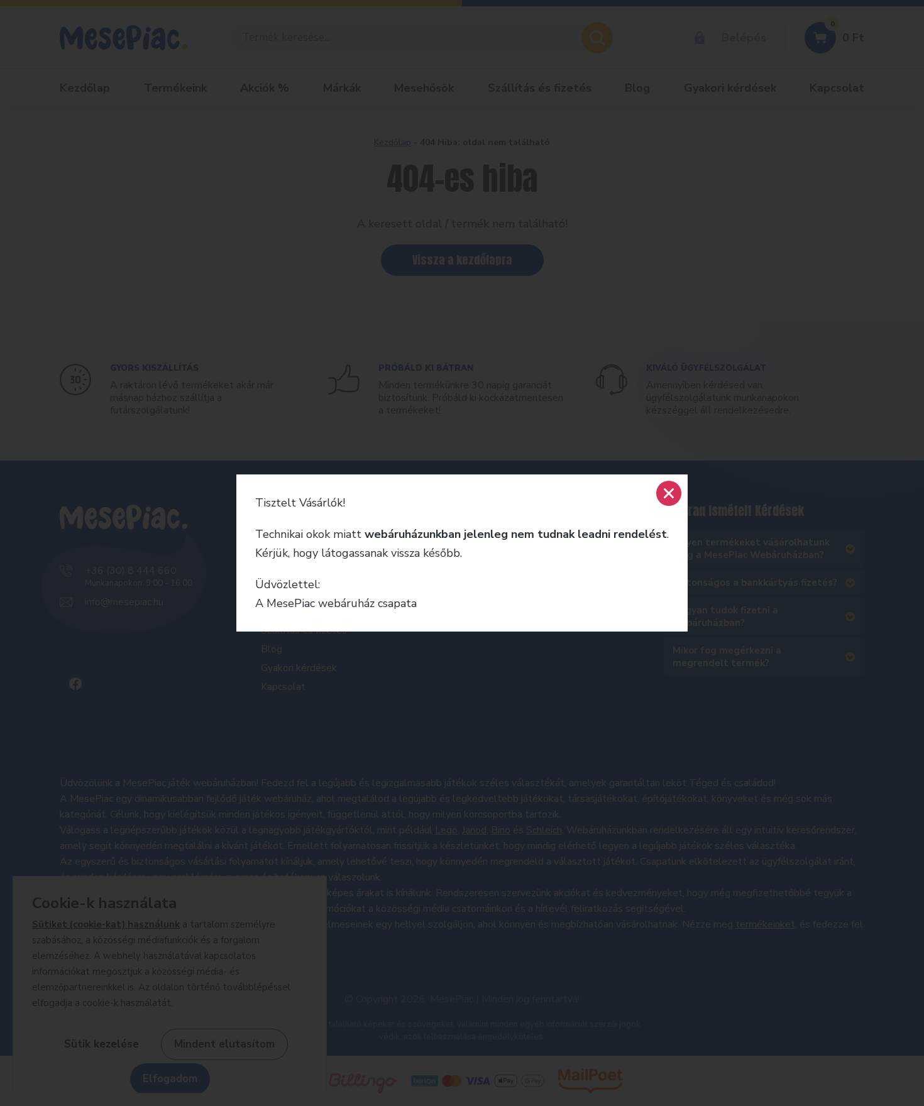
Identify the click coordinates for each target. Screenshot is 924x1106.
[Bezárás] (668, 493)
